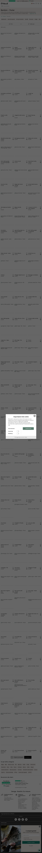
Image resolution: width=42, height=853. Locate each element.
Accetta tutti (28, 428)
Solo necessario (11, 428)
